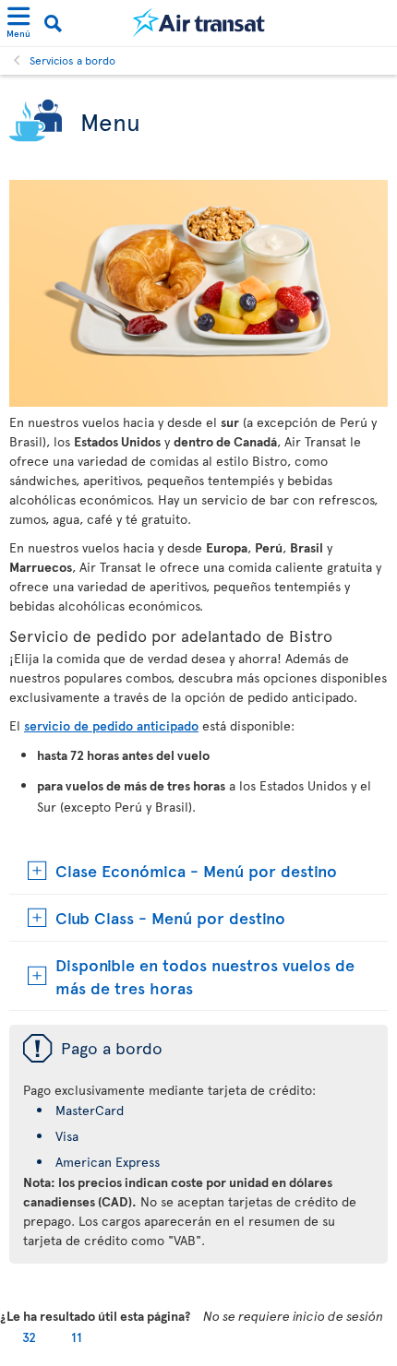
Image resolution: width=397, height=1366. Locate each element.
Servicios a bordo (72, 60)
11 (76, 1337)
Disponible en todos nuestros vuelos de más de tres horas (205, 976)
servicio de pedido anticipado (111, 725)
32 (29, 1337)
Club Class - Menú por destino (170, 917)
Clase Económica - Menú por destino (196, 870)
